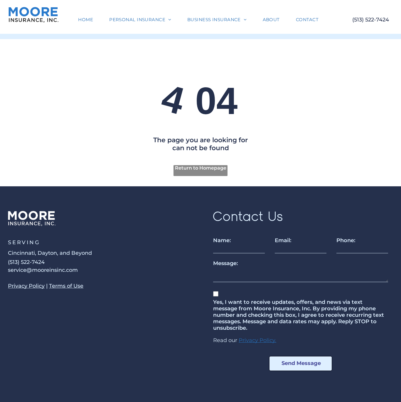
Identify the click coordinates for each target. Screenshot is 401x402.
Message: (225, 263)
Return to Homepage (200, 168)
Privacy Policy (26, 286)
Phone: (345, 240)
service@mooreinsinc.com (43, 270)
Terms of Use (66, 286)
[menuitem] (87, 19)
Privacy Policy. (257, 340)
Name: (222, 240)
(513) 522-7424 (370, 19)
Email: (283, 240)
